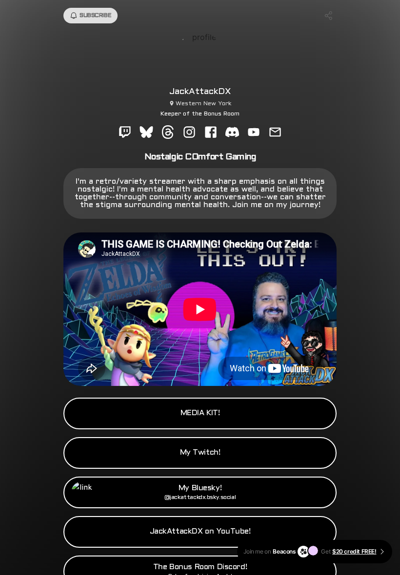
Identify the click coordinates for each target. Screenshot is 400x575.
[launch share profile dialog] (329, 15)
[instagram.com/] (189, 133)
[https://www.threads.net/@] (168, 133)
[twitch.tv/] (125, 133)
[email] (275, 133)
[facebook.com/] (210, 133)
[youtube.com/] (253, 133)
